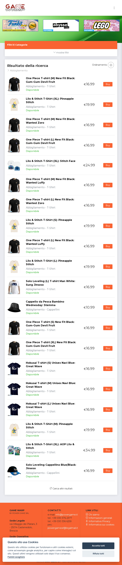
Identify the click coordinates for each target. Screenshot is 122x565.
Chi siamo (93, 514)
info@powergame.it (67, 514)
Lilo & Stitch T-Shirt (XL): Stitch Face (50, 161)
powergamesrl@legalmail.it (63, 528)
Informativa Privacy (99, 521)
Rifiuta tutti (98, 553)
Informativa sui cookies (101, 524)
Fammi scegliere (16, 557)
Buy (108, 84)
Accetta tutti (98, 545)
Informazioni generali (100, 518)
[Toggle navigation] (114, 8)
